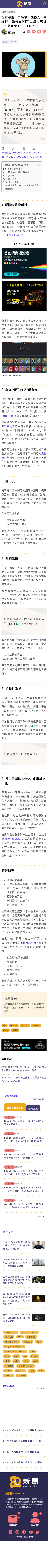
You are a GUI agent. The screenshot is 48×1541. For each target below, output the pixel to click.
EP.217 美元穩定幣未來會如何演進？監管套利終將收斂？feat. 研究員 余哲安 (24, 1451)
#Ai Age (8, 1371)
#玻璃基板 (9, 1366)
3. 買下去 (10, 175)
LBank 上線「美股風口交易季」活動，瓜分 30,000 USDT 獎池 (24, 1172)
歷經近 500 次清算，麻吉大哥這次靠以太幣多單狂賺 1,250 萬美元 (16, 1245)
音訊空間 (31, 942)
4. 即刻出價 (11, 179)
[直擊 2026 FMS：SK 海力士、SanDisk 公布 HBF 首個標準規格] (38, 1320)
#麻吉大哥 (9, 1337)
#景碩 (26, 1361)
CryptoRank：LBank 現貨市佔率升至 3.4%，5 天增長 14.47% (24, 1156)
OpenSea (24, 1026)
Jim (10, 31)
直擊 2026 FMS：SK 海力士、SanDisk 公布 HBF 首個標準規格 (16, 1318)
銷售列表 (9, 426)
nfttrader (13, 1026)
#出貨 (39, 1342)
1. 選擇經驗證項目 (13, 169)
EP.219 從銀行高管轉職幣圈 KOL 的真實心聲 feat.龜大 (24, 1441)
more (38, 1216)
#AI (25, 1356)
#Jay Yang (20, 1371)
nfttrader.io (13, 838)
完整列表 (37, 1098)
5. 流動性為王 (12, 182)
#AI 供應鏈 (31, 1337)
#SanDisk (9, 1375)
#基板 (16, 1361)
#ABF (20, 1337)
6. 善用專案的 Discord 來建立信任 (22, 185)
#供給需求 (27, 1342)
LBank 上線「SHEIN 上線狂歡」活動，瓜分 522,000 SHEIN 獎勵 (24, 1139)
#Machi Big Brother (29, 1332)
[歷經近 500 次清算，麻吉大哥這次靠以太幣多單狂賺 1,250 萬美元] (38, 1248)
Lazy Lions (14, 235)
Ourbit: (8, 1204)
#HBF (41, 1371)
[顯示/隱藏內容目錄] (36, 165)
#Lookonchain (11, 1332)
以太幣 (5, 1030)
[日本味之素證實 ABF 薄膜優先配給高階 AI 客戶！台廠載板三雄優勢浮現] (38, 1283)
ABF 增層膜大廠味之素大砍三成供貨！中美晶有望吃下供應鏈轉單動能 (16, 1262)
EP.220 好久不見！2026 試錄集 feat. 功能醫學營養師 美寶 (24, 1430)
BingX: (8, 1121)
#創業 (31, 1371)
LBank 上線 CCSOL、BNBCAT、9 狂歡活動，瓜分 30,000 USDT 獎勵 (24, 1191)
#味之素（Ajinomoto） (14, 1347)
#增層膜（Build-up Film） (15, 1352)
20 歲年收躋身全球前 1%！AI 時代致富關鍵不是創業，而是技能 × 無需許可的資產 (16, 1298)
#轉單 (16, 1356)
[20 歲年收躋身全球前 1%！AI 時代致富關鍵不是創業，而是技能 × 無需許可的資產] (38, 1301)
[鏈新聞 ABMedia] (24, 4)
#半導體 (34, 1356)
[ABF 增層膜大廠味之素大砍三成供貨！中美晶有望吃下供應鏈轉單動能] (38, 1265)
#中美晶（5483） (12, 1342)
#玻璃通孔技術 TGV (25, 1366)
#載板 (7, 1356)
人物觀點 (11, 12)
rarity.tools (8, 415)
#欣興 (35, 1361)
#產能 (32, 1352)
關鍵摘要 (9, 189)
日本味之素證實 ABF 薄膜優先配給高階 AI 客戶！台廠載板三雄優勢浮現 (16, 1280)
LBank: (8, 1137)
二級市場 (36, 1026)
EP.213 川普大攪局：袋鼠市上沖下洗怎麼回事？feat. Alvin (24, 1462)
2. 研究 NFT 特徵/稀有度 (17, 172)
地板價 (15, 1030)
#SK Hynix (21, 1375)
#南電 (7, 1361)
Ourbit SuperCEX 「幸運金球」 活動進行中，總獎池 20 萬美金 (24, 1205)
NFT (4, 12)
